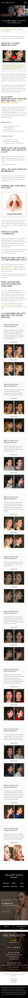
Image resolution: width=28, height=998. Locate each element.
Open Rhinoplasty (11, 102)
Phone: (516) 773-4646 (14, 967)
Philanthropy (14, 886)
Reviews (14, 883)
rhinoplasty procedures (16, 114)
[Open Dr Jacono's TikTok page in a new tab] (20, 947)
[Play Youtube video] (14, 57)
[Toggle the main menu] (25, 2)
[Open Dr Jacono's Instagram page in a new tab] (17, 947)
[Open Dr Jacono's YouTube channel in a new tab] (15, 947)
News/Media (6, 886)
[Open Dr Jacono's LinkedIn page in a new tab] (10, 947)
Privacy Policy (14, 980)
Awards (22, 886)
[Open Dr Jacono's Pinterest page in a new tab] (13, 947)
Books (22, 883)
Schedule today (6, 911)
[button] (2, 995)
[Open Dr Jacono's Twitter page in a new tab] (8, 947)
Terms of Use (14, 978)
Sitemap (14, 982)
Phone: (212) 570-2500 (14, 957)
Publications (6, 883)
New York (6, 926)
